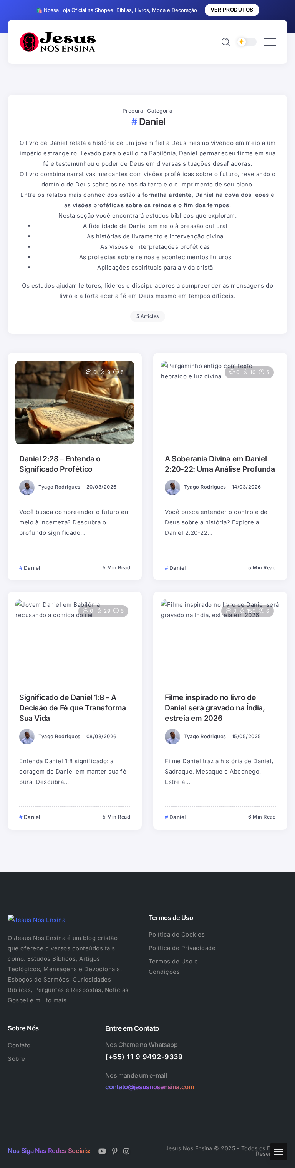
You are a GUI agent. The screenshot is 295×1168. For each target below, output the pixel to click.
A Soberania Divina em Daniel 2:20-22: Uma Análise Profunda (220, 464)
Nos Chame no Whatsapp (141, 1044)
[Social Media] (102, 1151)
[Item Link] (74, 402)
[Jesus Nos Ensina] (57, 41)
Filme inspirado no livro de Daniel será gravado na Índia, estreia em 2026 (215, 708)
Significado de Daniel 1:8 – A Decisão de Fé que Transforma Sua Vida (72, 708)
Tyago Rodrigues (59, 487)
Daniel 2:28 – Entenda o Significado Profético (60, 464)
